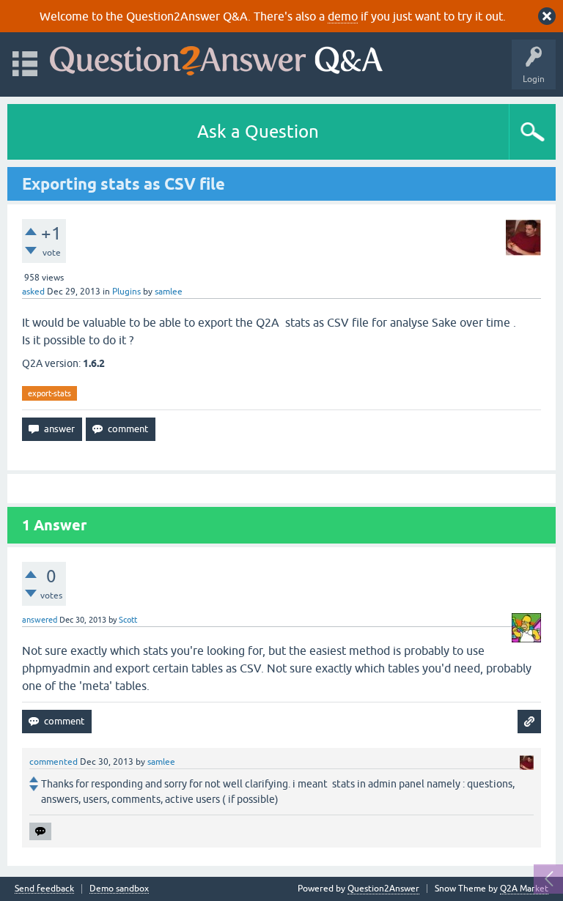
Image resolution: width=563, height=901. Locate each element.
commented (53, 762)
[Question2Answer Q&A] (216, 57)
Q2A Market (524, 888)
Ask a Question (258, 131)
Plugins (126, 291)
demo (343, 16)
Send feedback (44, 889)
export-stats (49, 393)
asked (33, 291)
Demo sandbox (119, 889)
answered (39, 619)
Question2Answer (383, 888)
